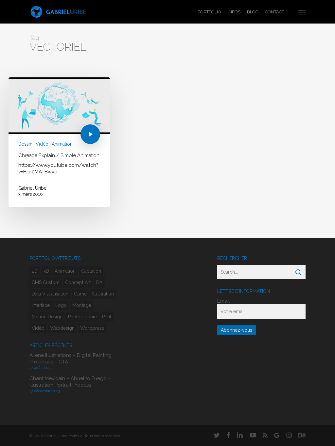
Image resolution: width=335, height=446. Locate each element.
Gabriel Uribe (32, 188)
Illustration (103, 293)
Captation (91, 271)
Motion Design (47, 316)
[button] (302, 11)
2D (35, 271)
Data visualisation (50, 293)
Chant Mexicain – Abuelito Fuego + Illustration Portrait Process (69, 381)
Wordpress (92, 328)
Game (80, 293)
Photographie (82, 316)
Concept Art (78, 282)
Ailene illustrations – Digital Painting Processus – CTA (70, 358)
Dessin (25, 144)
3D (46, 271)
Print (106, 316)
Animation (62, 144)
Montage (81, 305)
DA (99, 282)
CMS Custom (46, 282)
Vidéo (42, 144)
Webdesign (62, 328)
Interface (41, 305)
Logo (61, 305)
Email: (224, 301)
